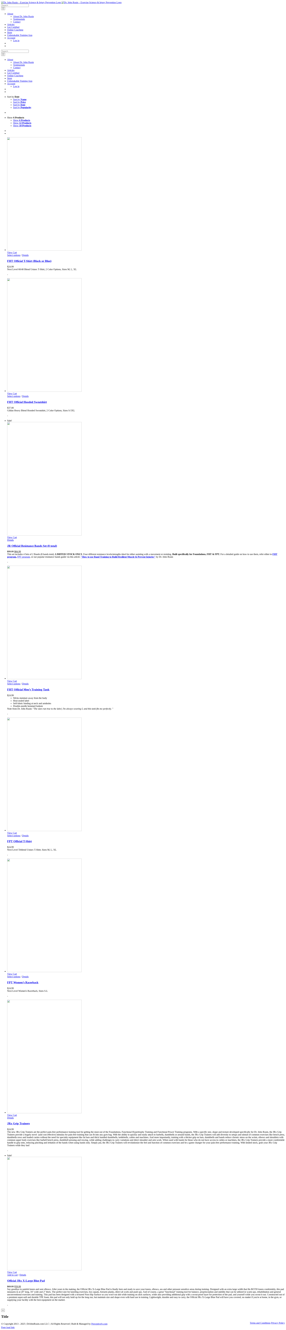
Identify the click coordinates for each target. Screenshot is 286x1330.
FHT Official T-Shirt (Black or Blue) (29, 261)
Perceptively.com (99, 1324)
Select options (13, 255)
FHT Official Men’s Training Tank (28, 689)
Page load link (8, 1327)
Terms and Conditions (260, 1323)
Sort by (20, 99)
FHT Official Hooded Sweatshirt (27, 402)
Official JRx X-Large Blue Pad (26, 1280)
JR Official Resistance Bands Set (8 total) (32, 545)
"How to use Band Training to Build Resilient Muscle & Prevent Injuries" (118, 557)
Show (21, 120)
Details (25, 255)
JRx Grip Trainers (18, 1123)
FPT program (23, 557)
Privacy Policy (278, 1323)
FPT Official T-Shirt (19, 841)
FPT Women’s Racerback (22, 982)
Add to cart (12, 1275)
